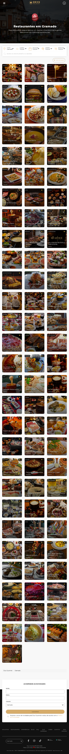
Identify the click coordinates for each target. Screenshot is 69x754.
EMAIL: (8, 695)
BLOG (32, 729)
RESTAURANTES (15, 729)
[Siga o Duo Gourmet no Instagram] (34, 740)
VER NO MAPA (60, 60)
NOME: (8, 688)
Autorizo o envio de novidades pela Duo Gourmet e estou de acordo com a (36, 716)
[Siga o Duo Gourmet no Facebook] (28, 740)
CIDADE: (8, 701)
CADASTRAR (35, 711)
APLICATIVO (5, 729)
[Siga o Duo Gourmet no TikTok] (40, 740)
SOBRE (50, 729)
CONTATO (57, 729)
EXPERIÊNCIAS (25, 729)
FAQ (37, 729)
